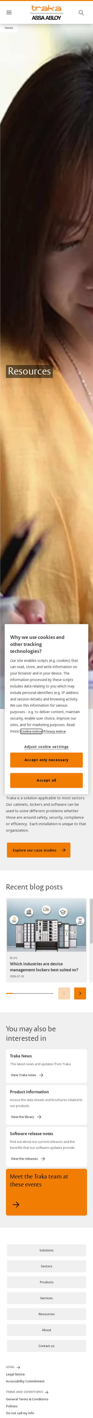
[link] (38, 850)
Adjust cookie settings (46, 746)
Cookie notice (31, 731)
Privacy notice (54, 731)
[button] (9, 28)
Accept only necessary (47, 759)
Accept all (46, 780)
